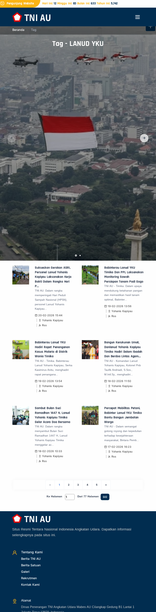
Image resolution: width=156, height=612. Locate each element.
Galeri (25, 572)
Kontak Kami (30, 584)
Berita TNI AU (31, 559)
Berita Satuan (31, 565)
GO (105, 496)
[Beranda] (31, 16)
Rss (44, 325)
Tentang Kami (32, 552)
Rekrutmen (29, 578)
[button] (144, 138)
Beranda (18, 30)
